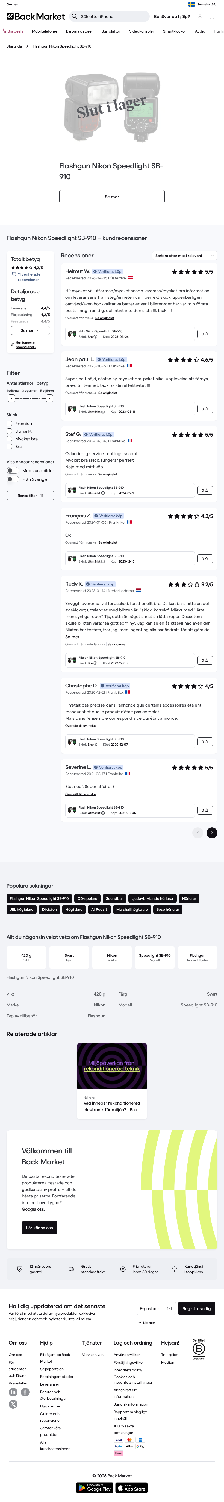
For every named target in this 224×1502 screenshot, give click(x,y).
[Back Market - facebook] (25, 1392)
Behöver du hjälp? (172, 16)
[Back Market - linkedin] (13, 1392)
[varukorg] (212, 16)
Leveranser (49, 1384)
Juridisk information (131, 1404)
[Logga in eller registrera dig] (199, 16)
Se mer (72, 636)
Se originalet (104, 318)
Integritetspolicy (128, 1370)
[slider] (11, 398)
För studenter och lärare (17, 1369)
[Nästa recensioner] (212, 832)
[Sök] (74, 16)
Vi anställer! (18, 1383)
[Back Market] (36, 16)
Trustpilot (169, 1354)
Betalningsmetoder (56, 1376)
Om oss (15, 1354)
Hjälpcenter (50, 1406)
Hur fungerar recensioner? (26, 344)
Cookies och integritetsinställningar (133, 1379)
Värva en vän (93, 1354)
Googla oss (33, 1209)
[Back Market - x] (13, 1404)
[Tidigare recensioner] (197, 832)
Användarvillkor (127, 1354)
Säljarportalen (52, 1368)
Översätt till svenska (80, 726)
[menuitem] (44, 31)
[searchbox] (114, 16)
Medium (168, 1362)
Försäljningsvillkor (129, 1362)
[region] (112, 1082)
